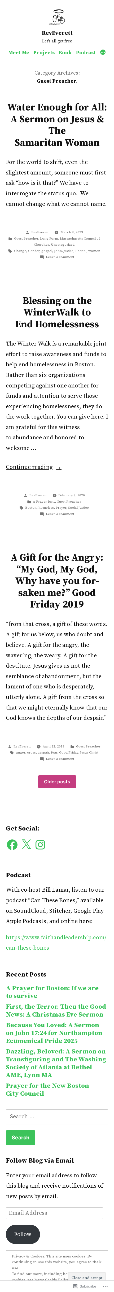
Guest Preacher (26, 238)
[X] (26, 844)
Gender (34, 251)
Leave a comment (60, 257)
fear (54, 752)
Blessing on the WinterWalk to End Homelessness (57, 313)
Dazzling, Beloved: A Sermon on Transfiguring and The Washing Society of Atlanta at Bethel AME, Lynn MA (56, 1063)
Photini (80, 251)
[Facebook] (12, 844)
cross (31, 752)
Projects (44, 53)
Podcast (86, 53)
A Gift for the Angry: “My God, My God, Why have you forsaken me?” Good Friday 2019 (57, 581)
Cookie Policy (57, 1280)
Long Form (49, 238)
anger (20, 752)
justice (68, 251)
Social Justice (78, 508)
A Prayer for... (44, 501)
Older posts (57, 781)
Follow (23, 1234)
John (58, 251)
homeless (46, 508)
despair (43, 752)
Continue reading (29, 467)
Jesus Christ (89, 752)
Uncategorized (62, 244)
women (94, 251)
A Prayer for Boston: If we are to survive (52, 992)
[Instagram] (40, 844)
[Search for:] (57, 1116)
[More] (103, 53)
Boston (31, 508)
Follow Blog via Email (40, 1161)
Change (20, 251)
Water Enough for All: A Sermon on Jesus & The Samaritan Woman (57, 125)
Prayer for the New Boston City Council (47, 1090)
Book (65, 53)
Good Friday (68, 752)
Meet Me (18, 53)
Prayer (61, 508)
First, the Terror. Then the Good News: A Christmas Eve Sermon (56, 1011)
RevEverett (57, 33)
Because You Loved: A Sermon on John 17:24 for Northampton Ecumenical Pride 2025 (54, 1033)
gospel (46, 251)
